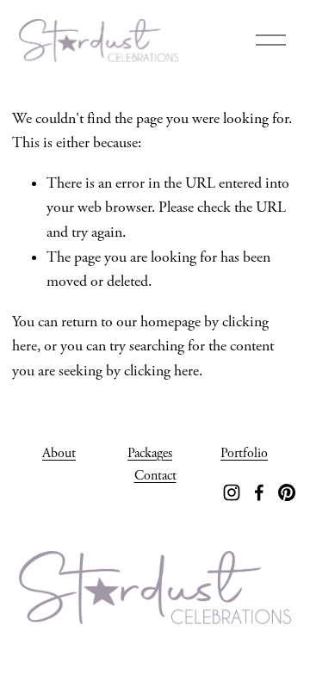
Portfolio (244, 453)
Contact (155, 476)
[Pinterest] (286, 492)
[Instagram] (231, 492)
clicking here (161, 371)
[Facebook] (259, 492)
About (59, 453)
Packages (149, 453)
